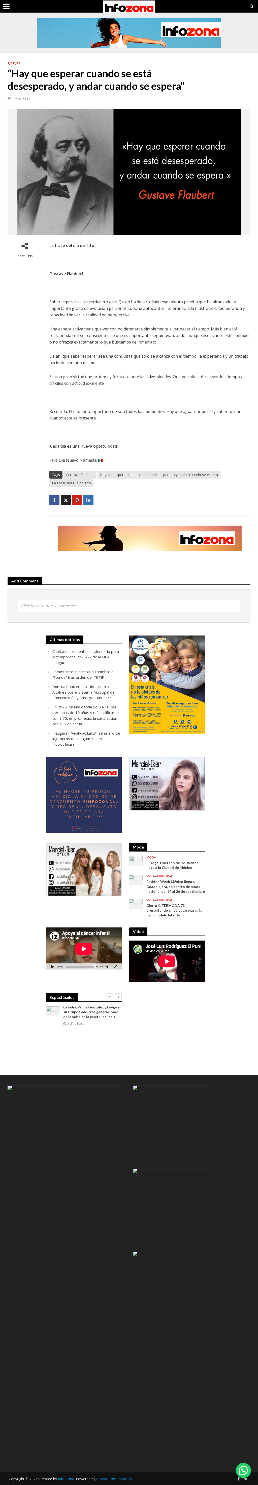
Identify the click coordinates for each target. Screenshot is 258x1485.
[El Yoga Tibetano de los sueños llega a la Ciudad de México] (136, 860)
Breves (14, 63)
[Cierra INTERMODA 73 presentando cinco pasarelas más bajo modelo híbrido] (136, 903)
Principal (165, 876)
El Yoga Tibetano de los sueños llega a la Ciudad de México (172, 865)
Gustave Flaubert (80, 474)
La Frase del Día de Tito (71, 483)
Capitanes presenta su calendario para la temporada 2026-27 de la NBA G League (85, 657)
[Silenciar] (107, 966)
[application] (84, 948)
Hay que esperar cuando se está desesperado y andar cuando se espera (159, 474)
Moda (151, 857)
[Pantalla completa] (115, 966)
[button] (243, 1470)
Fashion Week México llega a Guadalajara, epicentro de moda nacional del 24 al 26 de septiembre (175, 886)
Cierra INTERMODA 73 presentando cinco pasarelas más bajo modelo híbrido (174, 910)
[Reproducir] (53, 966)
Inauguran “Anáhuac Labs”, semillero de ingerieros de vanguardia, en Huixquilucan (86, 739)
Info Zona (66, 1478)
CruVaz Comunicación (114, 1478)
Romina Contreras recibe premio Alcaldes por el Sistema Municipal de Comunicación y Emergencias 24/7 (83, 692)
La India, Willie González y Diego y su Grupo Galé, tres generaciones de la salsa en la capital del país (91, 1012)
